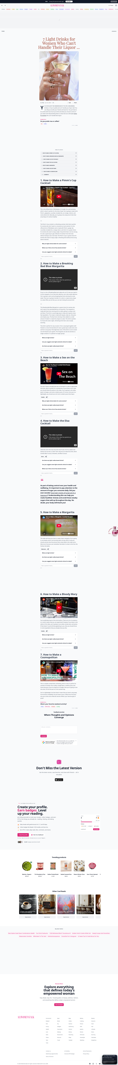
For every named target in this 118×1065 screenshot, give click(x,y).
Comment (43, 736)
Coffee (45, 123)
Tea (41, 123)
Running (93, 1034)
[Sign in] (116, 5)
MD (53, 102)
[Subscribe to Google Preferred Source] (48, 742)
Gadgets (26, 9)
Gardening (87, 9)
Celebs (13, 9)
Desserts (93, 1021)
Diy (38, 9)
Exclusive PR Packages (69, 1053)
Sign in (43, 838)
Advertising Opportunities (52, 1053)
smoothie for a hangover (68, 936)
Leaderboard (83, 829)
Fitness (81, 1023)
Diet (47, 1023)
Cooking (58, 706)
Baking (81, 9)
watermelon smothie (25, 936)
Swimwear (8, 9)
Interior (70, 1029)
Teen (47, 1040)
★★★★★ (114, 31)
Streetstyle (61, 9)
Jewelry (72, 9)
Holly (43, 102)
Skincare (91, 9)
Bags (106, 9)
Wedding (52, 9)
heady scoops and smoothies (101, 933)
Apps (17, 9)
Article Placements (87, 1051)
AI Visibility (67, 1051)
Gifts (81, 1026)
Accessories (67, 9)
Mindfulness (111, 9)
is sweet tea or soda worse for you (88, 936)
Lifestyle (3, 9)
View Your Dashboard (38, 834)
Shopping (53, 706)
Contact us (48, 1051)
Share (75, 102)
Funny (47, 1026)
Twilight (30, 9)
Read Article (31, 917)
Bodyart (47, 1021)
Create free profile (23, 834)
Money (70, 1032)
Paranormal (60, 1034)
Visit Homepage (59, 1004)
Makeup (21, 9)
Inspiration (59, 1029)
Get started (96, 829)
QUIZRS (77, 125)
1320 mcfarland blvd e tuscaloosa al (60, 933)
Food (92, 1023)
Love (47, 1032)
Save (70, 102)
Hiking (42, 706)
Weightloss (101, 9)
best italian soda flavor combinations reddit (21, 933)
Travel (58, 1040)
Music (92, 1032)
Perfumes (43, 9)
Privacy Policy (86, 1053)
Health (35, 9)
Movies (47, 9)
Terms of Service (49, 1056)
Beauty (96, 9)
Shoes (47, 1037)
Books (58, 1021)
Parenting (71, 1034)
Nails (47, 1034)
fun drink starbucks (42, 933)
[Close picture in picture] (103, 1056)
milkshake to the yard (39, 936)
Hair (92, 1026)
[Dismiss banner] (76, 741)
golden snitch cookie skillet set (81, 933)
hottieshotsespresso (54, 936)
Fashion (77, 9)
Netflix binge (47, 706)
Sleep (57, 9)
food (3, 31)
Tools (47, 1043)
